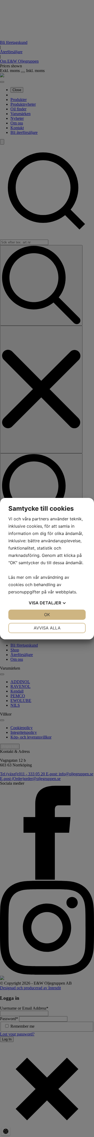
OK (47, 614)
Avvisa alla (47, 627)
